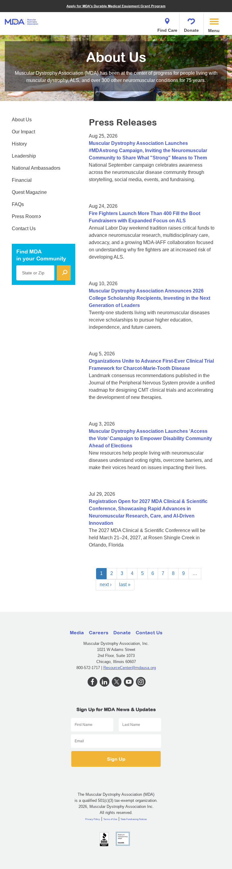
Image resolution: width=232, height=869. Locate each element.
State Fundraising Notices (134, 819)
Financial (22, 180)
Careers (98, 632)
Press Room (25, 216)
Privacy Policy (92, 819)
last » (124, 584)
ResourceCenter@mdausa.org (129, 667)
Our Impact (23, 131)
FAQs (18, 204)
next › (105, 584)
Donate (191, 30)
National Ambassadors (36, 168)
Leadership (24, 155)
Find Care (167, 30)
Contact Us (24, 228)
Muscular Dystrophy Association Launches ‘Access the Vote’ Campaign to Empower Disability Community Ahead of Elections (150, 438)
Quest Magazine (29, 192)
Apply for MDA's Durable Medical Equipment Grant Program (116, 6)
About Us (22, 119)
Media (77, 632)
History (19, 143)
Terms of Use (110, 819)
